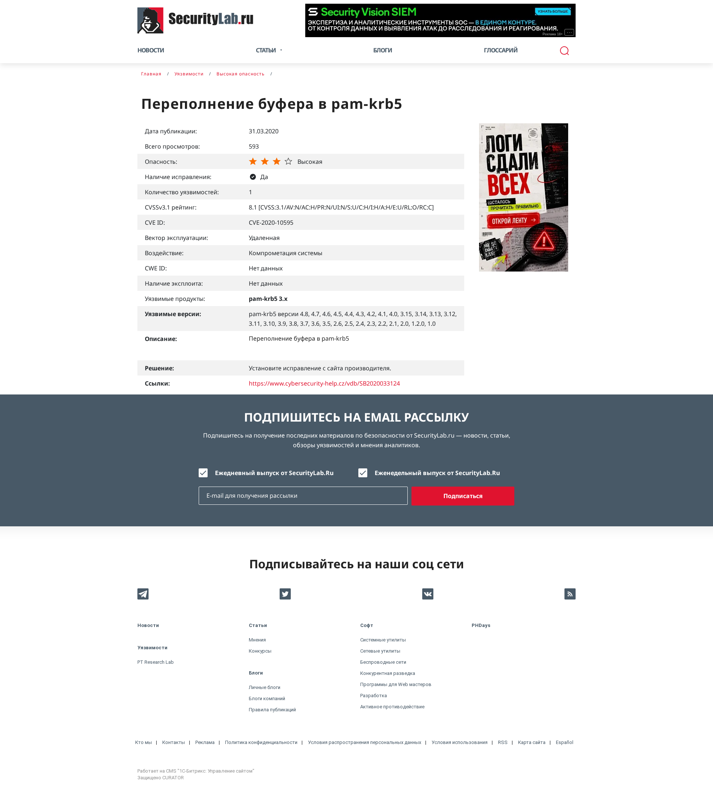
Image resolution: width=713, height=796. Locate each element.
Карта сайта (532, 742)
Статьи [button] (266, 50)
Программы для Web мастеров (396, 684)
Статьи (258, 625)
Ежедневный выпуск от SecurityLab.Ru (274, 473)
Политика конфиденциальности (261, 742)
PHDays (481, 625)
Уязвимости (152, 647)
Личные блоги (264, 687)
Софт (366, 625)
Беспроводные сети (383, 662)
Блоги (382, 50)
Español (564, 742)
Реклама (205, 742)
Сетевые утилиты (380, 651)
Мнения (257, 640)
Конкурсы (260, 651)
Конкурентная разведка (387, 673)
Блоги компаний (267, 698)
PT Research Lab (155, 662)
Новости (150, 50)
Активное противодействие (392, 706)
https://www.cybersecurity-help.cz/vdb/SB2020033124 (324, 383)
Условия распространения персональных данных (364, 742)
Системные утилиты (383, 640)
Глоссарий (501, 50)
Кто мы (143, 742)
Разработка (373, 695)
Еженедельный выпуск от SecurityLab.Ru (437, 473)
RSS (503, 742)
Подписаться (463, 496)
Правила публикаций (272, 709)
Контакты (173, 742)
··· (569, 32)
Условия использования (460, 742)
